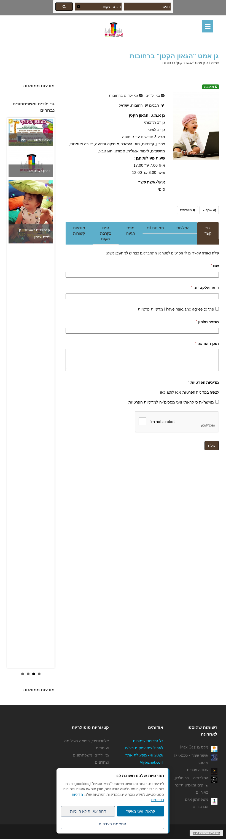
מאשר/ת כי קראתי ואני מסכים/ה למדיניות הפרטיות (171, 402)
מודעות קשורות (79, 230)
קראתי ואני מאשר (140, 811)
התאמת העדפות (112, 824)
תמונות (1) (155, 228)
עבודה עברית (197, 769)
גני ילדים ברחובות (124, 95)
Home (214, 63)
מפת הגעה (130, 230)
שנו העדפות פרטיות (206, 833)
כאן (162, 392)
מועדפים (186, 210)
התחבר (151, 253)
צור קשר (208, 230)
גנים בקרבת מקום (105, 233)
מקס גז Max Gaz (194, 747)
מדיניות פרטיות (150, 309)
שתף (209, 210)
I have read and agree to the (176, 309)
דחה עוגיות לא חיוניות (88, 811)
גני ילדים (153, 95)
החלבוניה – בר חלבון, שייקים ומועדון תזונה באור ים (191, 785)
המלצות (183, 228)
